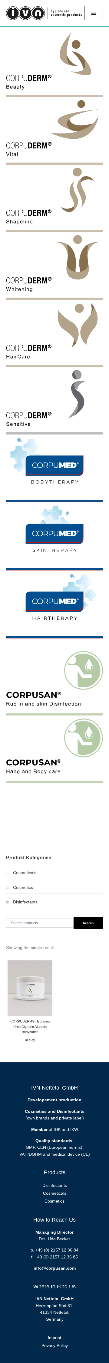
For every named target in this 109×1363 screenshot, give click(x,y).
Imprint (54, 1337)
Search (88, 923)
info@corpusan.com (55, 1268)
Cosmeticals (24, 872)
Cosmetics (23, 887)
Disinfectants (25, 902)
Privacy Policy (54, 1345)
